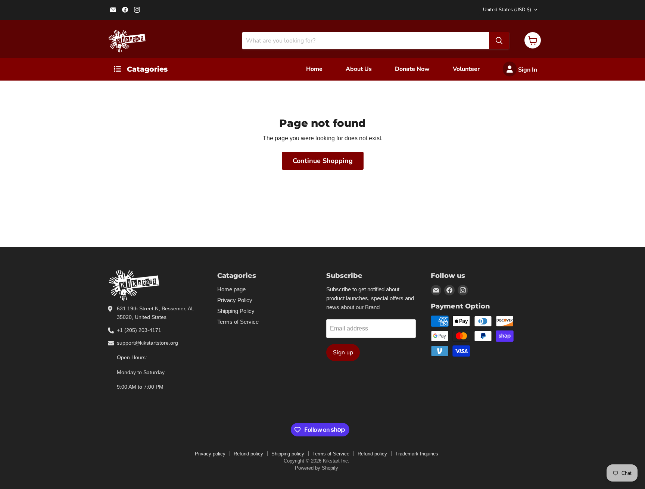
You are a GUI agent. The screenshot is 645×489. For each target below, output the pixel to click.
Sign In (527, 70)
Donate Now (412, 69)
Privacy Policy (234, 300)
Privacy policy (210, 454)
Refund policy (248, 454)
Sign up (343, 352)
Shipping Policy (236, 311)
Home (314, 69)
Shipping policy (287, 454)
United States (507, 9)
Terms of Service (238, 322)
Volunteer (466, 69)
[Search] (499, 40)
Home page (231, 289)
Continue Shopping (323, 160)
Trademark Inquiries (416, 454)
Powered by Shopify (316, 468)
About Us (359, 69)
